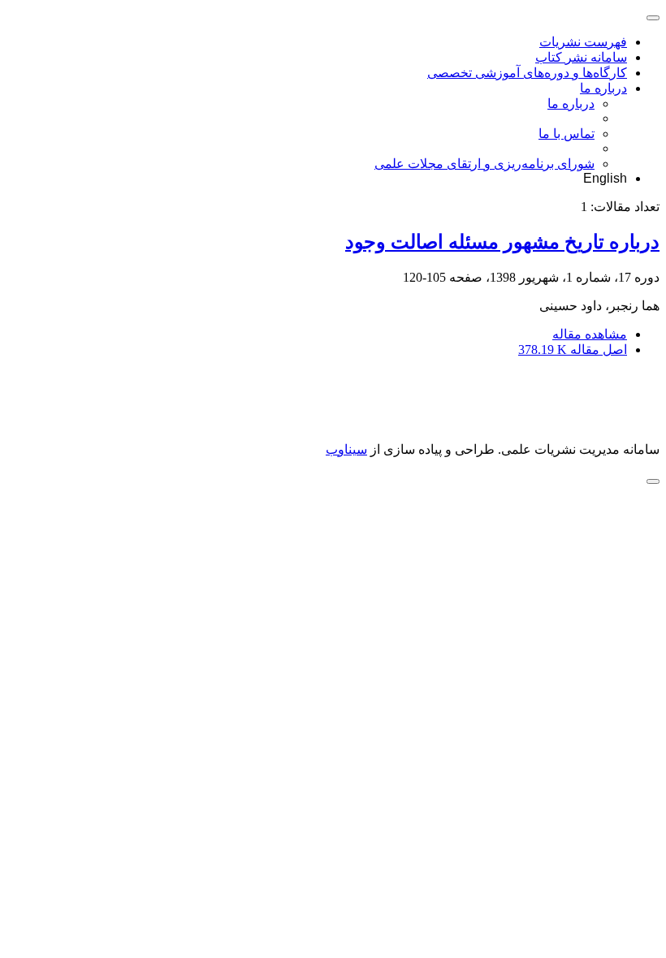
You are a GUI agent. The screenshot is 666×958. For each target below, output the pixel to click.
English (605, 178)
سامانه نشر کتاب (581, 57)
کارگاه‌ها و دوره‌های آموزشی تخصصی (527, 73)
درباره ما (603, 88)
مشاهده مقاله (589, 334)
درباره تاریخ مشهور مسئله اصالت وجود (502, 241)
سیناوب (346, 449)
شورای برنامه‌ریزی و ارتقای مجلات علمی (484, 163)
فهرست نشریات (583, 42)
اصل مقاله (572, 349)
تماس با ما (566, 133)
